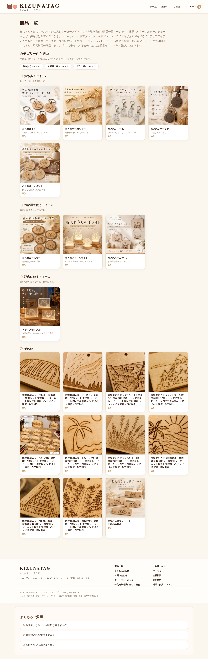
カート (194, 6)
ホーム (153, 6)
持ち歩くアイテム (31, 66)
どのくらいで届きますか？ (40, 644)
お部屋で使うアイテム (58, 66)
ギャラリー (158, 570)
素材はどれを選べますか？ (40, 634)
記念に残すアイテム (86, 66)
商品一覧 (119, 566)
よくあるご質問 (122, 570)
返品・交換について (162, 584)
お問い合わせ (121, 575)
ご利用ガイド (159, 566)
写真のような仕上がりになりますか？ (46, 625)
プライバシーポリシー (125, 580)
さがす (164, 6)
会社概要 (157, 575)
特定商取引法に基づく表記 (127, 584)
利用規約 (157, 580)
